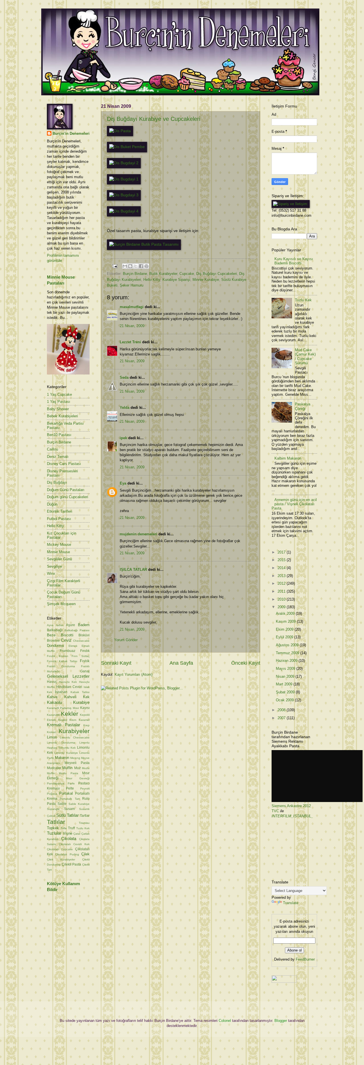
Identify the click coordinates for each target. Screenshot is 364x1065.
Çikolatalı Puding (67, 854)
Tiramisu (84, 822)
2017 (282, 552)
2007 (282, 718)
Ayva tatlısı (55, 625)
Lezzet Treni (130, 342)
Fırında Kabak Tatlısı (62, 661)
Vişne (67, 833)
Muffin (67, 768)
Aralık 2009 (286, 613)
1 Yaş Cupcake (59, 394)
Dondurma (55, 645)
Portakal (66, 793)
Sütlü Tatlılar (67, 815)
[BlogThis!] (130, 266)
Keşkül (62, 719)
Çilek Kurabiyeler (61, 859)
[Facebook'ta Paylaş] (141, 266)
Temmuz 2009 (288, 653)
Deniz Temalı (58, 456)
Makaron (62, 757)
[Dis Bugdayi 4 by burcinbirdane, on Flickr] (124, 211)
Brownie (53, 640)
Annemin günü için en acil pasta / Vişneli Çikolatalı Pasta (294, 504)
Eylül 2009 (285, 637)
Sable (62, 803)
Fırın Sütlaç (81, 656)
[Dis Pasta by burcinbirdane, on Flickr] (120, 131)
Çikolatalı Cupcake (60, 849)
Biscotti (67, 635)
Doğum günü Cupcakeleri (67, 497)
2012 (282, 583)
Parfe (71, 783)
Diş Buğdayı (57, 482)
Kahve (52, 697)
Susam (69, 809)
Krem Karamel (79, 719)
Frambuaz (67, 651)
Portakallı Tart (69, 798)
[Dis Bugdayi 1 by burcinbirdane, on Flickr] (124, 179)
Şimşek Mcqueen (61, 604)
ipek (123, 438)
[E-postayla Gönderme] (115, 266)
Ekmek (73, 645)
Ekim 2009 (285, 629)
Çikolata (68, 838)
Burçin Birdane (135, 273)
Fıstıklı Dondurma (61, 666)
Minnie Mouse (58, 552)
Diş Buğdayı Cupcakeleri (216, 273)
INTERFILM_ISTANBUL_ (292, 816)
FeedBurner (305, 959)
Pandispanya (55, 783)
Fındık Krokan (57, 656)
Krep (86, 725)
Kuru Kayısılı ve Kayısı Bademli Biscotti (293, 261)
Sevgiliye (54, 566)
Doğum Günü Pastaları (65, 490)
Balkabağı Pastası (77, 630)
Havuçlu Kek (68, 681)
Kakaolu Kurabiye (68, 702)
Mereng (75, 757)
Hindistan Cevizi (69, 687)
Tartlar (85, 815)
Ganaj (85, 671)
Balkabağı (55, 630)
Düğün (52, 504)
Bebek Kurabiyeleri (62, 416)
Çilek (85, 854)
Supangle (53, 809)
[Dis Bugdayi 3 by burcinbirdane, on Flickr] (124, 195)
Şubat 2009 (286, 692)
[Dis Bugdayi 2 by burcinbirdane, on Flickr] (124, 163)
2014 (282, 568)
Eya (123, 483)
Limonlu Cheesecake (75, 737)
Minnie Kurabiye (206, 279)
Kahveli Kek (77, 697)
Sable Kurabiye (79, 803)
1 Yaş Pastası (58, 401)
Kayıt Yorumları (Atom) (133, 674)
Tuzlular (54, 833)
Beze (51, 635)
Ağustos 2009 (288, 645)
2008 (282, 710)
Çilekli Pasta (71, 864)
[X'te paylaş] (135, 266)
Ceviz (66, 640)
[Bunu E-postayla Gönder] (125, 266)
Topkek (53, 828)
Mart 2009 (284, 684)
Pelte (70, 788)
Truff (71, 828)
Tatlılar (56, 821)
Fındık (85, 651)
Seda (124, 377)
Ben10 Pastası (59, 435)
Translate (290, 903)
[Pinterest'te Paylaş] (146, 266)
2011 (282, 591)
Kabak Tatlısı (80, 692)
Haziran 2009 (287, 660)
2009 (282, 607)
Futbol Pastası (59, 519)
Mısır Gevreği (78, 778)
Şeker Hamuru (131, 285)
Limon (52, 737)
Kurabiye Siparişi (176, 279)
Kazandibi (53, 714)
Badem (84, 625)
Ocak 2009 (285, 700)
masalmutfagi (132, 307)
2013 (282, 576)
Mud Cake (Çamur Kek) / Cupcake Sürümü (305, 356)
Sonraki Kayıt (116, 663)
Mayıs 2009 (286, 668)
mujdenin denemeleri (138, 534)
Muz (77, 768)
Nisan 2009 (285, 676)
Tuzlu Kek (83, 828)
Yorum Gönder (126, 640)
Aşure (70, 625)
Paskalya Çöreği (302, 406)
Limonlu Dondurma (61, 742)
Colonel (225, 1020)
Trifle (64, 828)
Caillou (52, 449)
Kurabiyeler (74, 731)
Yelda (124, 407)
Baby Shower (58, 409)
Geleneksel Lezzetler (68, 676)
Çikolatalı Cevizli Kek (74, 844)
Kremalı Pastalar (63, 724)
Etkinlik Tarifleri (59, 511)
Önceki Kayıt (245, 663)
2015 (282, 560)
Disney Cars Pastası (64, 464)
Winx (51, 573)
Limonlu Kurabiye (66, 752)
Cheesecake (81, 640)
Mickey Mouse (59, 544)
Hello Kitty (151, 279)
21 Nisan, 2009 (132, 326)
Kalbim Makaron (287, 458)
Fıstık (85, 661)
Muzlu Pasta (68, 773)
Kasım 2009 (286, 621)
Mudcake (54, 768)
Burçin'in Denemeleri (71, 133)
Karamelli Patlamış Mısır (63, 708)
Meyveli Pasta (77, 763)
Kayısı (85, 708)
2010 (282, 599)
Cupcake (186, 273)
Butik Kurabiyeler (163, 273)
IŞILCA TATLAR (133, 569)
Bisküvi (84, 635)
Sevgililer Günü (59, 559)
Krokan (51, 732)
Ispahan (61, 692)
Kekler (69, 713)
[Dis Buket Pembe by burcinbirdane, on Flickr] (127, 147)
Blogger (280, 1020)
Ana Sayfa (181, 663)
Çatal (76, 833)
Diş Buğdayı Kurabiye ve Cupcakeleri (153, 119)
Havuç (52, 681)
